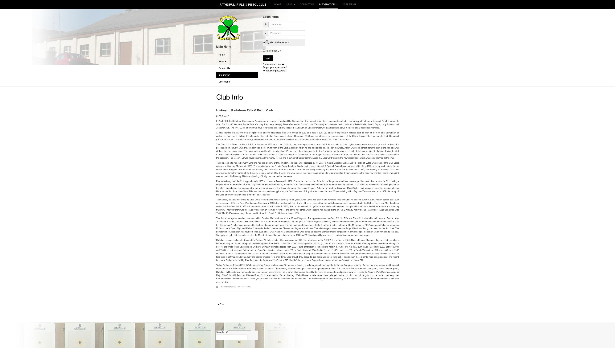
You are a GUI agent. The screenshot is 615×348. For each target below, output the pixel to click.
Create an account (272, 64)
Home (277, 4)
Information (327, 4)
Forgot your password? (274, 70)
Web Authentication (279, 42)
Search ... (221, 332)
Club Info (229, 96)
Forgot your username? (275, 67)
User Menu (349, 4)
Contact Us (307, 4)
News (289, 4)
